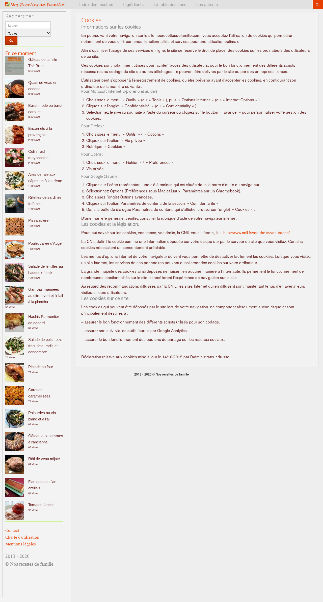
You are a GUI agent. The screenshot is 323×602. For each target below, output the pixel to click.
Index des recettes (96, 4)
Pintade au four (40, 367)
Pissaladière (38, 220)
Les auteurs (207, 4)
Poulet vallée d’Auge (45, 243)
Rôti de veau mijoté (44, 459)
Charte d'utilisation (22, 537)
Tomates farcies (41, 505)
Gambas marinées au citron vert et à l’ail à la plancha (45, 295)
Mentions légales (20, 544)
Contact (12, 530)
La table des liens (170, 4)
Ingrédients (133, 4)
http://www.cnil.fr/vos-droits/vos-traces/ (256, 232)
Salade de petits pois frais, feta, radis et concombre (45, 345)
